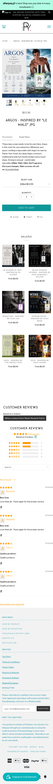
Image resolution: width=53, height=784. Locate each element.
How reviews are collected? (12, 604)
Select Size (26, 180)
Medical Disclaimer (10, 683)
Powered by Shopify (17, 752)
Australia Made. (12, 169)
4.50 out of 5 (33, 434)
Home (5, 41)
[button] (14, 443)
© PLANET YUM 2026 (18, 747)
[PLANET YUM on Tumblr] (40, 778)
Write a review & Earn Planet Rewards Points (25, 418)
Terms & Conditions (11, 662)
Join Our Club (9, 643)
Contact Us (8, 638)
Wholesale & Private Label (16, 633)
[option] (26, 73)
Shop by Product (11, 624)
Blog (41, 747)
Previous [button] (7, 73)
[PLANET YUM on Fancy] (45, 778)
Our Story (6, 656)
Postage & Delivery (10, 678)
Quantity (26, 193)
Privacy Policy (8, 667)
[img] (6, 487)
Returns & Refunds (10, 672)
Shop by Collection (12, 629)
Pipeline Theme (38, 752)
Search (33, 747)
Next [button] (46, 73)
